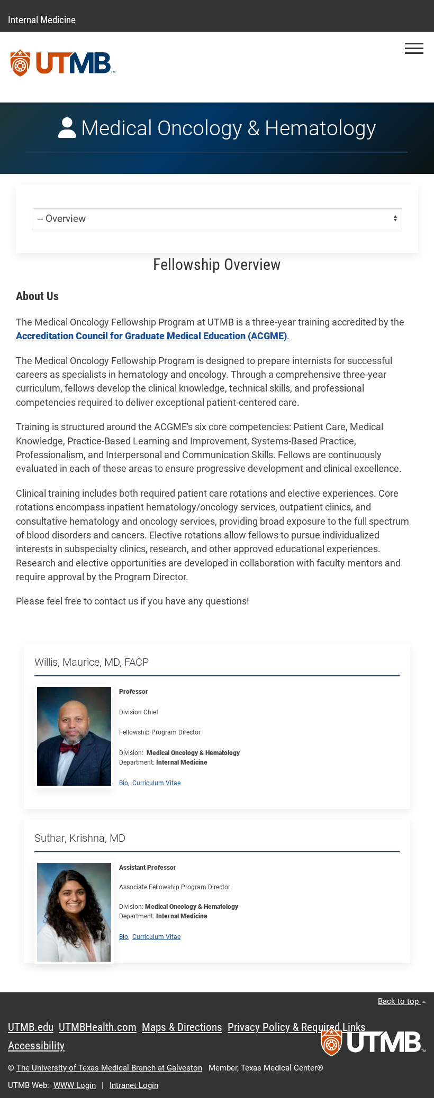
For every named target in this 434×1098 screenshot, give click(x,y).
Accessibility (36, 1045)
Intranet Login (134, 1085)
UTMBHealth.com (98, 1027)
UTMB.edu (30, 1027)
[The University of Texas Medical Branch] (63, 67)
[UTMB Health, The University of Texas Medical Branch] (373, 1045)
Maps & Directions (182, 1027)
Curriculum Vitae (156, 783)
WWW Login (74, 1085)
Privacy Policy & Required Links (297, 1027)
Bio (123, 783)
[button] (414, 48)
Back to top (399, 1001)
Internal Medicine (42, 20)
